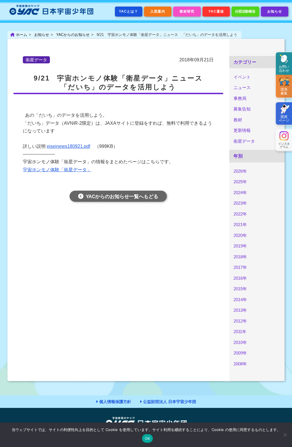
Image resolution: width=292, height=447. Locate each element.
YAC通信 (216, 11)
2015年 (240, 288)
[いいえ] (285, 435)
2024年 (240, 192)
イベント (242, 76)
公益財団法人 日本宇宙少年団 (169, 402)
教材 (238, 119)
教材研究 (187, 11)
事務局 (240, 98)
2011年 (240, 331)
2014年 (240, 299)
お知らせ (274, 11)
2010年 (240, 342)
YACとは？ (128, 11)
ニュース (242, 87)
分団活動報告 (245, 11)
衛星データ (244, 141)
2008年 (240, 363)
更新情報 (242, 130)
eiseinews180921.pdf (68, 146)
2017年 (240, 267)
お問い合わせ (284, 69)
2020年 (240, 235)
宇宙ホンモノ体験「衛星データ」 (57, 169)
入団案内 (157, 11)
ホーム (21, 35)
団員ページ (284, 118)
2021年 (240, 224)
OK (147, 438)
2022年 (240, 214)
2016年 (240, 278)
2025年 (240, 181)
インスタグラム (284, 145)
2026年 (240, 171)
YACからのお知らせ (73, 35)
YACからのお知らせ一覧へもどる (122, 196)
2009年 (240, 353)
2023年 (240, 203)
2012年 (240, 321)
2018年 (240, 256)
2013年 (240, 310)
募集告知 (242, 108)
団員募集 (284, 91)
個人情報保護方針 (115, 402)
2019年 (240, 245)
